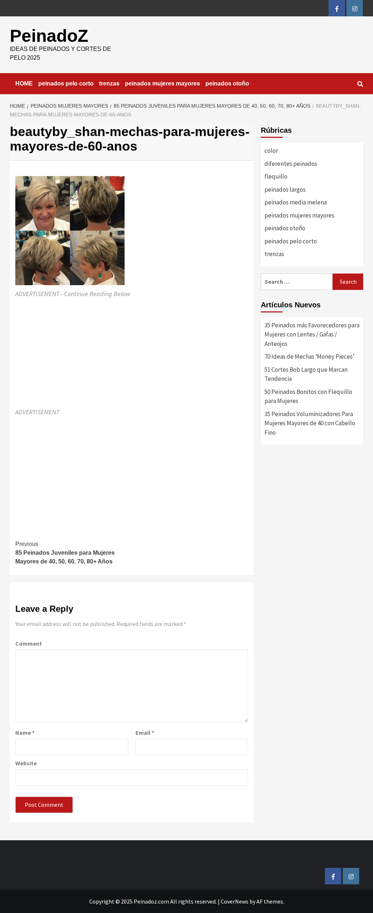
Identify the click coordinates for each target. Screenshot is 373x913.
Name (25, 732)
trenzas (109, 83)
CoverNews (234, 901)
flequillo (275, 176)
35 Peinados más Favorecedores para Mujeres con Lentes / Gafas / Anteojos (312, 334)
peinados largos (285, 190)
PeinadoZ (49, 35)
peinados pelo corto (66, 83)
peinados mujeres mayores (162, 83)
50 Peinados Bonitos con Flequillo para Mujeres (308, 396)
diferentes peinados (290, 164)
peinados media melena (295, 202)
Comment (28, 643)
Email (145, 732)
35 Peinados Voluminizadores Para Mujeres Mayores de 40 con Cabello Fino (309, 423)
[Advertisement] (131, 353)
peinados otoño (227, 83)
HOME (24, 83)
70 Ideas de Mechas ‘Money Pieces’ (309, 356)
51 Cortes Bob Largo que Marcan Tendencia (306, 374)
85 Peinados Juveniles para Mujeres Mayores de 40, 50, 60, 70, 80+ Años (65, 553)
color (271, 151)
